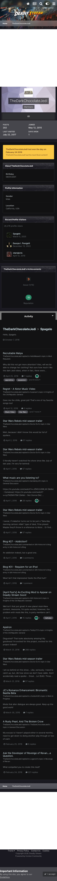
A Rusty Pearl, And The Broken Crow (23, 721)
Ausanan (33, 392)
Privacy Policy (23, 851)
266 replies (30, 649)
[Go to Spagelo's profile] (9, 235)
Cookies (46, 851)
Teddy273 (34, 630)
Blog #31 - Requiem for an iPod (20, 566)
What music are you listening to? (21, 477)
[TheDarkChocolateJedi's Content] (28, 116)
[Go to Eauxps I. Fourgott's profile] (9, 244)
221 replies (32, 772)
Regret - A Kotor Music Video (19, 388)
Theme (11, 851)
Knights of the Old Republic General (17, 601)
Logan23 (33, 759)
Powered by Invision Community (28, 856)
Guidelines (5, 877)
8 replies (31, 744)
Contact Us (35, 851)
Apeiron (7, 627)
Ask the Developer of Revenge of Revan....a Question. (27, 754)
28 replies (27, 500)
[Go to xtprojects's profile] (9, 254)
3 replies (27, 408)
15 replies (26, 618)
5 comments (28, 558)
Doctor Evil (34, 424)
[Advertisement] (28, 58)
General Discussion (11, 483)
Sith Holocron (40, 544)
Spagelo (16, 234)
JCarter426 (34, 696)
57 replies (27, 440)
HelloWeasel (35, 356)
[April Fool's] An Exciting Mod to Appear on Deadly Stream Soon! (27, 593)
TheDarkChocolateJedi (19, 329)
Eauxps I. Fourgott (21, 243)
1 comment (27, 583)
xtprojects (17, 253)
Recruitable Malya (13, 353)
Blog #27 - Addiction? (15, 541)
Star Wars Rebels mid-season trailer (22, 420)
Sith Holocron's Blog (18, 547)
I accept (50, 874)
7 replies (28, 376)
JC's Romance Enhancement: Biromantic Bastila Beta (25, 691)
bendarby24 (35, 481)
